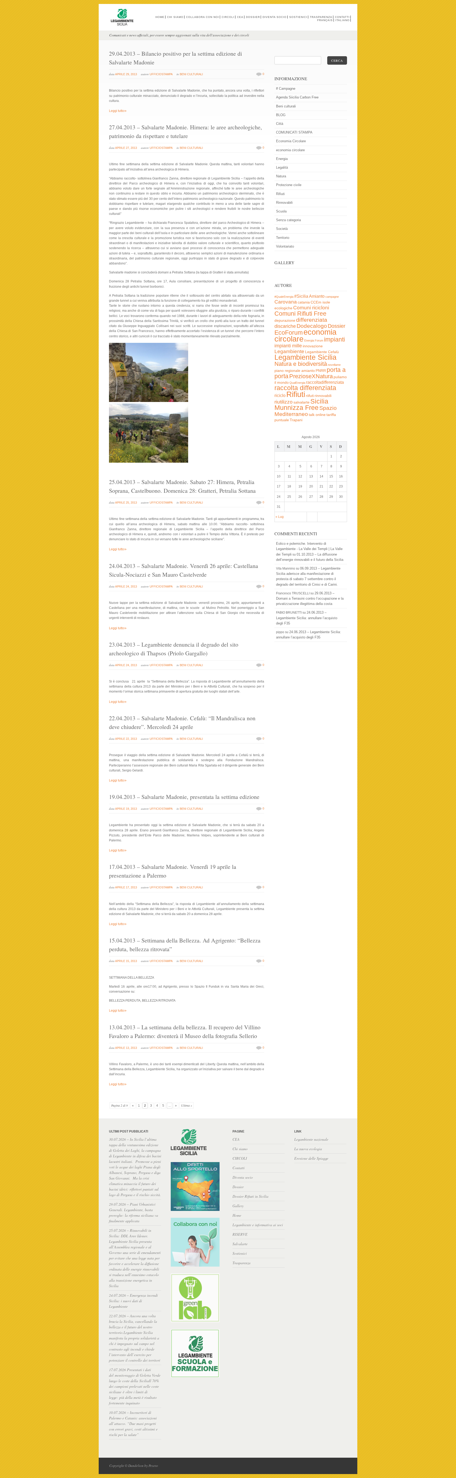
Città (279, 124)
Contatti (342, 17)
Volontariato (285, 246)
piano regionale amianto (294, 371)
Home (159, 17)
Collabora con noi (202, 17)
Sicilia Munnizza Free (301, 404)
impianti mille (288, 345)
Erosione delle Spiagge (311, 1158)
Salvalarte (240, 1243)
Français (325, 20)
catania (304, 302)
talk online (317, 415)
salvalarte (301, 402)
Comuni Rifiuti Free (300, 313)
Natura (281, 176)
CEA (240, 17)
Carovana (285, 302)
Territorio (282, 238)
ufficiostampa (161, 74)
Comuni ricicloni (311, 307)
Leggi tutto (118, 111)
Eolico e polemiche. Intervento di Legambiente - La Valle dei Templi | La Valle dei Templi (309, 549)
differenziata (311, 320)
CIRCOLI (228, 17)
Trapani (296, 420)
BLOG (281, 115)
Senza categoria (288, 220)
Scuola (281, 211)
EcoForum (288, 332)
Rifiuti (280, 194)
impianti (334, 339)
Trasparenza (321, 17)
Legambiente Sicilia (305, 357)
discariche (285, 326)
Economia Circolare (291, 141)
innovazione (313, 346)
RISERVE (240, 1234)
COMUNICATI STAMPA (294, 132)
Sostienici (298, 17)
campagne (332, 296)
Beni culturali (191, 74)
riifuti (310, 396)
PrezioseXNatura (311, 376)
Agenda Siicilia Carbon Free (297, 97)
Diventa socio (275, 17)
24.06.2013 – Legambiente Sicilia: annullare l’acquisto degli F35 (306, 617)
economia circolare (290, 150)
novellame (334, 364)
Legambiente (289, 351)
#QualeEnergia (283, 296)
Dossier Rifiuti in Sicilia (250, 1196)
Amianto (317, 296)
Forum (319, 340)
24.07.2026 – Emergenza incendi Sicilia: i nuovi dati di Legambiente (133, 1301)
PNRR (321, 371)
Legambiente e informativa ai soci (257, 1224)
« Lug (280, 517)
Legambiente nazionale (311, 1139)
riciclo (280, 395)
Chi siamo (175, 17)
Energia (282, 159)
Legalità (282, 167)
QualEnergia (297, 382)
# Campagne (285, 89)
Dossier (253, 17)
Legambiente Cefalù (322, 352)
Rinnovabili (284, 203)
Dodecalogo (312, 326)
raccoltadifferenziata (325, 382)
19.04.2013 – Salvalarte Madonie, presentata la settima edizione (184, 796)
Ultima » (186, 1105)
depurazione (284, 321)
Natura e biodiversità (300, 364)
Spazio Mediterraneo (305, 411)
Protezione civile (288, 185)
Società (282, 229)
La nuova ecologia (308, 1148)
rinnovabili (323, 396)
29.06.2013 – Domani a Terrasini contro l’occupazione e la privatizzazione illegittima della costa (310, 598)
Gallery (238, 1205)
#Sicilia (301, 296)
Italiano (342, 20)
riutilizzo (283, 402)
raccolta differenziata (305, 387)
